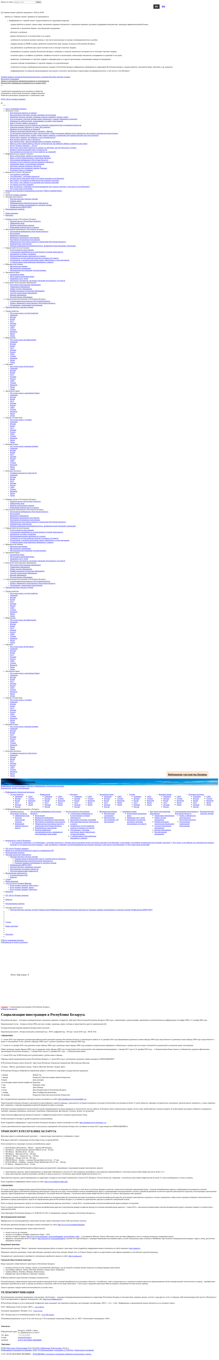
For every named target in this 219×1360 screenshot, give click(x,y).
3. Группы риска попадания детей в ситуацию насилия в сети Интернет (91, 843)
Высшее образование (18, 295)
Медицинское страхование (20, 268)
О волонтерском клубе (19, 875)
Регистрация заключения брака (22, 276)
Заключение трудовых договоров (23, 254)
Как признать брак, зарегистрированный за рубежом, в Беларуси (35, 141)
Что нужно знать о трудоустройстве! (24, 313)
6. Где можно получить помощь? (30, 845)
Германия (13, 315)
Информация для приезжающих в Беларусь (18, 89)
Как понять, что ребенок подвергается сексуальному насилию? (34, 180)
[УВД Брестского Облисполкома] (14, 1348)
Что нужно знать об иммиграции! (23, 340)
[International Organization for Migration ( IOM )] (19, 1350)
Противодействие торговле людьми (24, 199)
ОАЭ (12, 321)
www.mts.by (39, 1307)
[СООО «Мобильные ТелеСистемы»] (47, 1348)
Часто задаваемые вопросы (15, 109)
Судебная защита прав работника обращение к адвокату (32, 262)
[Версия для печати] (9, 1009)
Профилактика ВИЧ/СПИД (20, 207)
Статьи (8, 879)
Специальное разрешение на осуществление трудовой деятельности (36, 252)
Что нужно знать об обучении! (22, 366)
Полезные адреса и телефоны (21, 170)
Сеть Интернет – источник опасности (24, 176)
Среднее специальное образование (23, 293)
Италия (13, 317)
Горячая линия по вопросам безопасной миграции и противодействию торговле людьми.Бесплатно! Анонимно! (35, 80)
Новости (13, 877)
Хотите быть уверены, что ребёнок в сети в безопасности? (33, 137)
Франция (13, 332)
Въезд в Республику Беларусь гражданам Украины (30, 156)
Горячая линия (15, 201)
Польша (13, 323)
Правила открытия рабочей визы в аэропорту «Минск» (31, 131)
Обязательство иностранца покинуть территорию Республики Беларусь (38, 242)
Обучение (73, 794)
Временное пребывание (19, 235)
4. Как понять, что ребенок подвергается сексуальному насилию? (145, 843)
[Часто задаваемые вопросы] (12, 940)
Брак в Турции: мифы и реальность (23, 123)
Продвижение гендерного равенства (24, 869)
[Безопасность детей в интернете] (14, 942)
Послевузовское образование (21, 297)
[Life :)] (66, 1348)
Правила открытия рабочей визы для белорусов (28, 150)
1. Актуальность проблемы (20, 843)
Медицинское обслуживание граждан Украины (28, 168)
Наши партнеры (11, 213)
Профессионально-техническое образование (27, 291)
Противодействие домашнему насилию (25, 867)
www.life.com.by (48, 1315)
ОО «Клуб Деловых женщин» (17, 848)
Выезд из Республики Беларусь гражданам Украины (30, 158)
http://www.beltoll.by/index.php (56, 1182)
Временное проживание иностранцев (24, 238)
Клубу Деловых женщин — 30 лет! (23, 146)
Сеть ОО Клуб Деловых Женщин (18, 883)
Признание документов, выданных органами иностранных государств (37, 281)
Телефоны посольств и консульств (23, 473)
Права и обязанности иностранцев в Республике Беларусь (32, 303)
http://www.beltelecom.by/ (52, 1299)
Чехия (12, 334)
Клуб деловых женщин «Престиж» (23, 889)
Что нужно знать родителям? (21, 189)
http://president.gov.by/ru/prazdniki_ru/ (72, 1099)
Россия (12, 325)
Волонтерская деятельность (16, 873)
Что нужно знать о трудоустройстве (24, 593)
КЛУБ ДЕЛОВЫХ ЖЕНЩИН (30, 1340)
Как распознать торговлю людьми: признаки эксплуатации (33, 115)
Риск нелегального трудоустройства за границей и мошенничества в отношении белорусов (45, 125)
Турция (13, 329)
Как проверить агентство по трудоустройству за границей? (33, 152)
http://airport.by (134, 1248)
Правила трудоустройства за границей (25, 129)
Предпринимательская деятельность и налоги (28, 256)
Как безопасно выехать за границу (23, 113)
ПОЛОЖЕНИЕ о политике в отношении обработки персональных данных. (62, 1354)
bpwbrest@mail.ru (24, 1337)
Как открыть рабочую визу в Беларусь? (25, 139)
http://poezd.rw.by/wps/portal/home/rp (51, 1238)
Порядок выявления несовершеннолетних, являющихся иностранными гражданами (43, 246)
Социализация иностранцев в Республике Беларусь (30, 301)
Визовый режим (165, 794)
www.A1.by (37, 1311)
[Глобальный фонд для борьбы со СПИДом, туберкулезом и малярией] (66, 1350)
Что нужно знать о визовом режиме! (24, 446)
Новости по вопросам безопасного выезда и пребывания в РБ (29, 851)
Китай (12, 319)
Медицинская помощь (18, 266)
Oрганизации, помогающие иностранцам (26, 305)
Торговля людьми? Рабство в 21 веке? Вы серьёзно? (30, 127)
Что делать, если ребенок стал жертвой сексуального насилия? (34, 182)
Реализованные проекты (15, 209)
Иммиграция (45, 794)
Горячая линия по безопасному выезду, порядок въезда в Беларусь (40, 859)
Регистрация (15, 233)
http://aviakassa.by (75, 1256)
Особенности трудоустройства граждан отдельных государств (34, 258)
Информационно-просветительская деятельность (29, 203)
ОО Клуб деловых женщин (16, 195)
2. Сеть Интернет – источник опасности (47, 843)
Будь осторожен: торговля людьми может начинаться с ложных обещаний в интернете (43, 119)
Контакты (9, 215)
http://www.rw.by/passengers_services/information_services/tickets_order (53, 1236)
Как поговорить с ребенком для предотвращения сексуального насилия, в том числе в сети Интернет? (50, 187)
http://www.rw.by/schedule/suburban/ (71, 1225)
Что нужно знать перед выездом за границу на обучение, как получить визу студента (43, 148)
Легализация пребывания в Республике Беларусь (29, 160)
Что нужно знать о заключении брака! (25, 393)
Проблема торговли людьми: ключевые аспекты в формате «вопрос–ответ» (39, 117)
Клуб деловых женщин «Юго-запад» (24, 885)
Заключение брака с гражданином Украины (27, 164)
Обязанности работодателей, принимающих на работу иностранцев (36, 121)
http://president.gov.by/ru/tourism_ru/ (93, 1123)
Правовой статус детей (19, 279)
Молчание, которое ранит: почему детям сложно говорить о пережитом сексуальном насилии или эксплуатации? (54, 135)
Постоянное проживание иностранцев (25, 240)
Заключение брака (17, 274)
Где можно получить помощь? (22, 185)
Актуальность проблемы (19, 174)
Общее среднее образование (21, 289)
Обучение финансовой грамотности (24, 871)
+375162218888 (24, 1335)
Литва (12, 336)
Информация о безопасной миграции (15, 87)
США (12, 327)
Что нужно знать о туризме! (21, 420)
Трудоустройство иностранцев (22, 250)
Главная (4, 1007)
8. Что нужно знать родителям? (137, 845)
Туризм (132, 794)
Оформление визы (17, 223)
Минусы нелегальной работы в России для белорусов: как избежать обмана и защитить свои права (48, 144)
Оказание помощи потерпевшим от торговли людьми (31, 205)
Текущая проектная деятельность (18, 855)
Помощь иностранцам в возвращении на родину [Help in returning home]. (33, 191)
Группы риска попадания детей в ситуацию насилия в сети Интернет (37, 178)
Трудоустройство (17, 794)
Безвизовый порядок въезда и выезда (24, 227)
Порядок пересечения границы (22, 225)
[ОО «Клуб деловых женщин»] (13, 99)
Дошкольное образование (20, 287)
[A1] (30, 1348)
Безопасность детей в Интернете (18, 840)
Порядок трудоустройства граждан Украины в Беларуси (32, 162)
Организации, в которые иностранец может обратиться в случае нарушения (39, 260)
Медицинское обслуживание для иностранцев (28, 270)
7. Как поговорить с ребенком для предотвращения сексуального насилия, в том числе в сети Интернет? (84, 845)
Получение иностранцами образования (25, 285)
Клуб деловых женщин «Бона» (22, 887)
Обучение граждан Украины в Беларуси (25, 166)
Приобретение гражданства (21, 244)
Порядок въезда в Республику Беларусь (25, 221)
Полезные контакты (196, 794)
